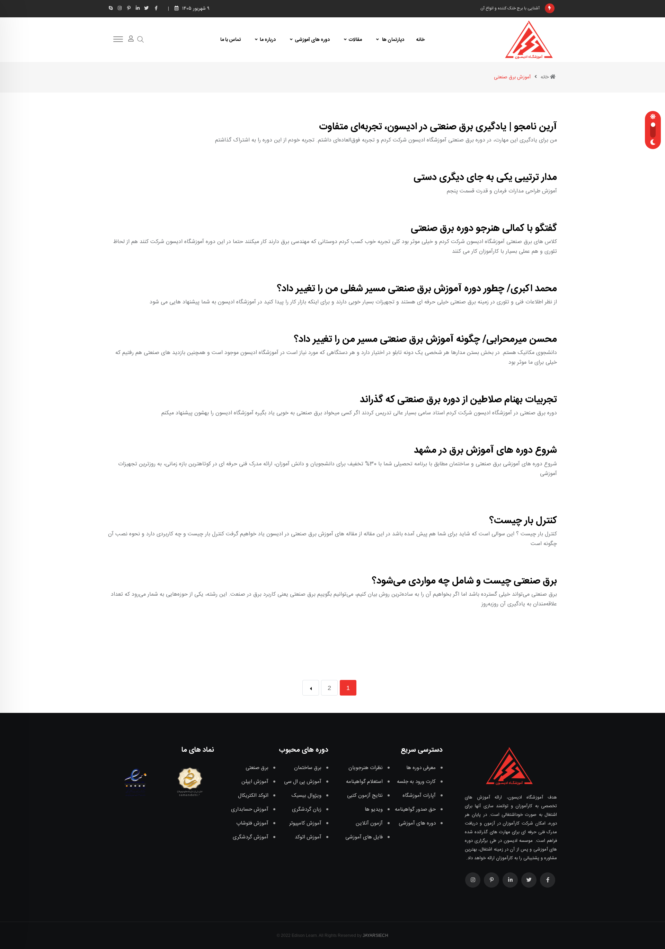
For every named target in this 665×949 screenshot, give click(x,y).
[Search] (140, 39)
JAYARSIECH (375, 935)
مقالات (355, 40)
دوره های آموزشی (312, 40)
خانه (420, 40)
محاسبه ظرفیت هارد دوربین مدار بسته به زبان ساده (497, 8)
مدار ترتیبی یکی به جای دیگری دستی (485, 178)
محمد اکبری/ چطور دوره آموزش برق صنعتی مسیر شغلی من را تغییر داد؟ (417, 289)
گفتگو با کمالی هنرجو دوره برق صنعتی (484, 228)
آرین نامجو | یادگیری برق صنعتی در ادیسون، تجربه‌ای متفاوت (438, 127)
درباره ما (268, 40)
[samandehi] (188, 781)
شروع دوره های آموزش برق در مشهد (485, 450)
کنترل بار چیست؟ (523, 521)
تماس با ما (230, 40)
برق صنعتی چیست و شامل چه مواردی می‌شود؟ (464, 581)
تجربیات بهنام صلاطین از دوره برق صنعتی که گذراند (458, 400)
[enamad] (135, 781)
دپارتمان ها (392, 40)
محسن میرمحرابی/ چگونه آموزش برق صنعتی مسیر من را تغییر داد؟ (425, 339)
